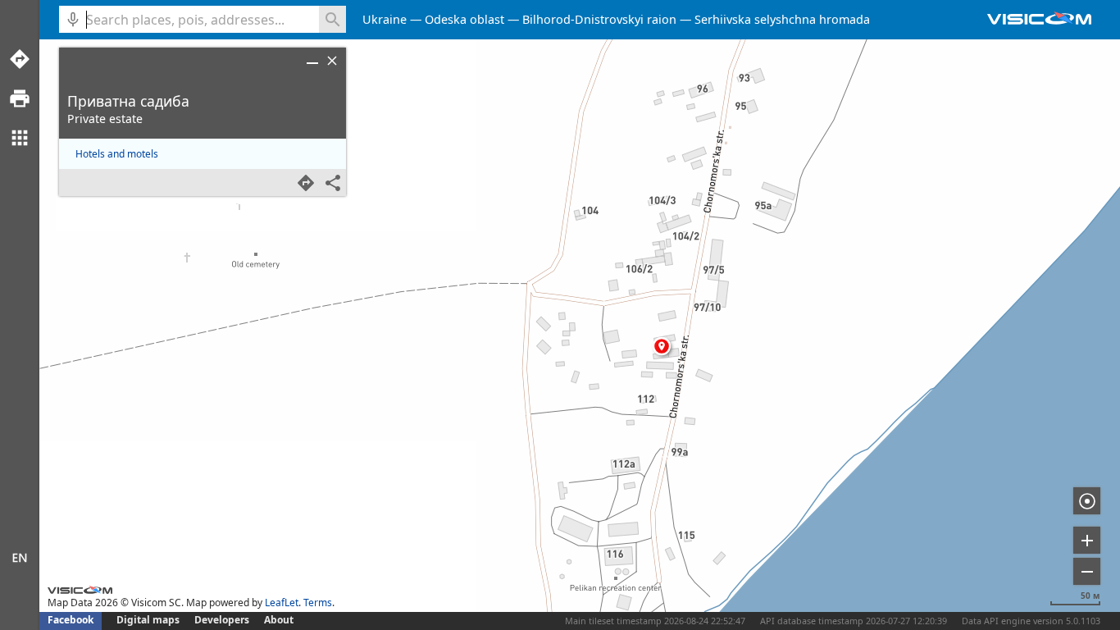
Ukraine (384, 19)
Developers (221, 620)
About (279, 620)
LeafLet (281, 602)
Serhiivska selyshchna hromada (782, 19)
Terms (317, 602)
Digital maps (149, 620)
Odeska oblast (464, 19)
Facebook (70, 620)
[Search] (332, 19)
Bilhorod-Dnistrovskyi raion (599, 19)
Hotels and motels (116, 154)
